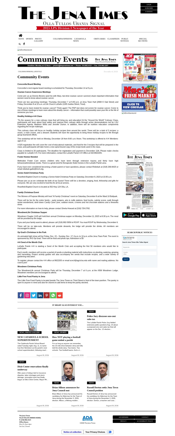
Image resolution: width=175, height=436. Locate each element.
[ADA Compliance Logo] (87, 421)
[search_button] (20, 44)
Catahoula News (79, 40)
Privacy (123, 421)
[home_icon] (20, 35)
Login (149, 4)
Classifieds (113, 39)
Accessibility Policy (145, 421)
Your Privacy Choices (95, 432)
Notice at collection (72, 432)
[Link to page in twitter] (34, 295)
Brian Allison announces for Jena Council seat (66, 389)
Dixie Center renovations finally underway (33, 368)
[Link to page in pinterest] (47, 295)
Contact (145, 417)
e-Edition (148, 12)
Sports (29, 39)
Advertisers (123, 417)
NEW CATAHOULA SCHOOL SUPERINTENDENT (33, 338)
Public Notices (124, 40)
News (21, 39)
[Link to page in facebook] (21, 295)
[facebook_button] (24, 44)
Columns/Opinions (62, 39)
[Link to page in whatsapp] (53, 295)
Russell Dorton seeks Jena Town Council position (102, 389)
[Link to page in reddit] (60, 295)
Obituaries (99, 39)
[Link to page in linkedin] (40, 295)
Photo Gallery (38, 40)
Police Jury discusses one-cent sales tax (101, 317)
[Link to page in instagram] (27, 295)
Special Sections (142, 40)
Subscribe (149, 8)
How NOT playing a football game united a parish (66, 338)
